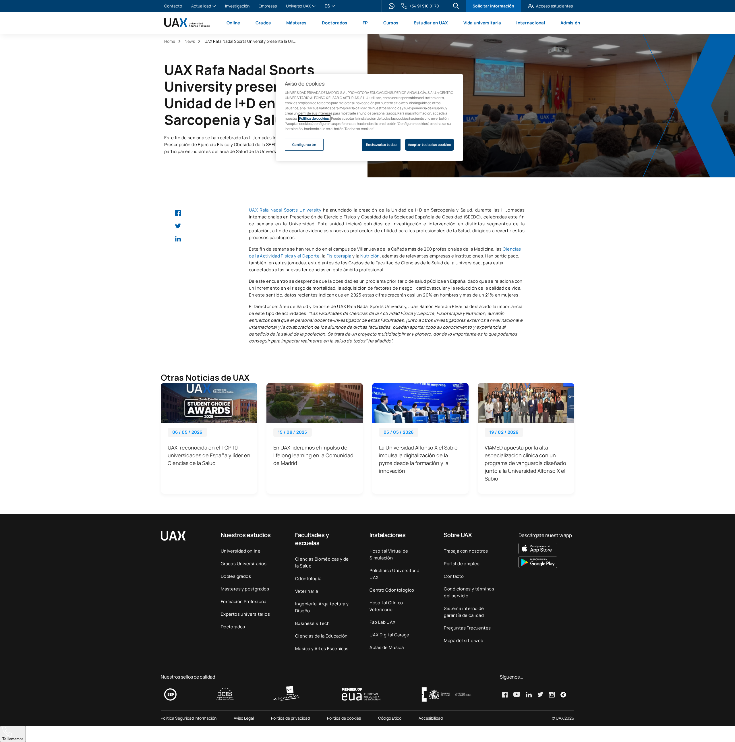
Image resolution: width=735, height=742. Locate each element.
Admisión (570, 23)
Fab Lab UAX (382, 622)
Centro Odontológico (392, 590)
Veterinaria (306, 591)
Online (233, 23)
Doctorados (334, 23)
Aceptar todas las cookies (429, 144)
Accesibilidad (431, 718)
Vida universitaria (482, 23)
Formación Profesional (244, 601)
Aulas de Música (387, 647)
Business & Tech (312, 623)
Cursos (391, 23)
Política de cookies (344, 718)
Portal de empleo (461, 564)
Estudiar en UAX (431, 23)
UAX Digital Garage (389, 635)
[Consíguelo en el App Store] (545, 548)
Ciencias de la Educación (321, 636)
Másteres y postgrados (245, 589)
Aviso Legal (244, 718)
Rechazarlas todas (381, 144)
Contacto (173, 6)
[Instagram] (552, 695)
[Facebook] (178, 213)
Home (169, 41)
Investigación (237, 6)
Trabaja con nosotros (466, 551)
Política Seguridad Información (188, 718)
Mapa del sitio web (463, 641)
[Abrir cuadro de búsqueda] (456, 6)
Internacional (530, 23)
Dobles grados (236, 576)
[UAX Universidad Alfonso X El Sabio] (187, 22)
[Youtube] (516, 694)
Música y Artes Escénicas (322, 649)
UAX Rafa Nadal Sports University (285, 210)
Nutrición (370, 256)
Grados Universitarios (243, 564)
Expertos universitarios (245, 614)
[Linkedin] (178, 239)
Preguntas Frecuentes (467, 628)
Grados (263, 23)
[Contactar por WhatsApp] (391, 6)
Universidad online (240, 551)
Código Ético (389, 718)
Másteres (296, 23)
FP (365, 23)
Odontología (308, 579)
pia (348, 256)
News (190, 41)
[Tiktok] (563, 695)
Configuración (304, 144)
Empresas (268, 6)
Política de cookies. (314, 118)
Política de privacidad (290, 718)
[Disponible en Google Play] (545, 562)
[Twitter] (178, 226)
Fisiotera (335, 256)
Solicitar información (493, 6)
